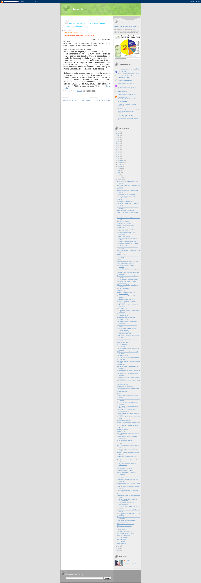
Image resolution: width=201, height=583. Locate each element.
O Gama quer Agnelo (122, 315)
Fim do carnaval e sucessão (124, 468)
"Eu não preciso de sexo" (123, 236)
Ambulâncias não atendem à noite (125, 210)
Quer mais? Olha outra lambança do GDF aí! (128, 241)
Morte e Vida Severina (122, 344)
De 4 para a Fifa (121, 254)
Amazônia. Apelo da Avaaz (124, 535)
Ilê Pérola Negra (121, 541)
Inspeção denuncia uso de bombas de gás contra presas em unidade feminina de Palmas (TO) (128, 104)
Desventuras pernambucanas (124, 527)
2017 (117, 149)
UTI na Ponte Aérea (122, 529)
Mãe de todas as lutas (122, 355)
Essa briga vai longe (122, 391)
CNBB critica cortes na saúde (124, 440)
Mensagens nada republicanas (125, 201)
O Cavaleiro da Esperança (124, 223)
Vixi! (118, 466)
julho (119, 170)
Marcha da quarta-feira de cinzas (125, 533)
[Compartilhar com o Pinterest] (95, 91)
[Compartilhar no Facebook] (93, 91)
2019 (117, 145)
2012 (117, 158)
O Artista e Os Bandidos (123, 319)
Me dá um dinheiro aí (122, 537)
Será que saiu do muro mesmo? (125, 386)
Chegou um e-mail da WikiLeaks (125, 225)
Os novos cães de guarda (124, 493)
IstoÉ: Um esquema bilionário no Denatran (128, 357)
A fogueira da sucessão (123, 288)
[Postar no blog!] (89, 91)
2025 (117, 133)
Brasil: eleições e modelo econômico (126, 26)
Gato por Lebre (121, 359)
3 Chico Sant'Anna (123, 71)
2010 (117, 548)
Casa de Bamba (121, 431)
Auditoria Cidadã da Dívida (125, 80)
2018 (117, 147)
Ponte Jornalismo (122, 101)
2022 (117, 139)
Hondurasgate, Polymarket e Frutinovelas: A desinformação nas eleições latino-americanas (128, 111)
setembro (120, 166)
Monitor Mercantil (122, 91)
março (119, 177)
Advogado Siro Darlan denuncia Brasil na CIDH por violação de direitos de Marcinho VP (128, 118)
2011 (117, 547)
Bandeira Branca (121, 543)
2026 (117, 132)
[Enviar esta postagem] (84, 91)
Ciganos (119, 259)
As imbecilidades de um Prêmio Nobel (126, 317)
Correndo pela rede (122, 308)
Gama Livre (80, 9)
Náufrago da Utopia (123, 97)
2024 (117, 135)
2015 (117, 153)
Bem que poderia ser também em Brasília (127, 261)
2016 (117, 151)
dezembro (120, 160)
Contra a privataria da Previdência (126, 299)
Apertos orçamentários (123, 221)
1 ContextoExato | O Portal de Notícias (128, 69)
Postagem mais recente (69, 100)
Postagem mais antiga (103, 100)
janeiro (119, 545)
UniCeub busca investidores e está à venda (128, 73)
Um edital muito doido (122, 429)
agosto (119, 168)
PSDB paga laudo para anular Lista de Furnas (78, 35)
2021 (117, 141)
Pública (120, 108)
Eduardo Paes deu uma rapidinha (125, 524)
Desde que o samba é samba (124, 470)
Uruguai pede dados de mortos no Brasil (127, 279)
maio (119, 174)
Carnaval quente (121, 539)
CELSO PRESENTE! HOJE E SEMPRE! (127, 98)
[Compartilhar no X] (91, 91)
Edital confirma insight (122, 384)
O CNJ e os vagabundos (123, 216)
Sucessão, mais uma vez (123, 342)
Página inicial (86, 100)
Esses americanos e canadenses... (126, 263)
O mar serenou (121, 346)
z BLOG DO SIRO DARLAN (125, 115)
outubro (120, 164)
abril (119, 176)
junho (119, 172)
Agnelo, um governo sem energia (125, 313)
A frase (119, 393)
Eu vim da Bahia (121, 364)
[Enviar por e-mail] (87, 91)
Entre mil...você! (121, 290)
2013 (117, 156)
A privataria (120, 188)
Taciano (128, 560)
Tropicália (119, 199)
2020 (117, 143)
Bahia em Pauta (122, 86)
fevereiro (120, 179)
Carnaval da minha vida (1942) (125, 531)
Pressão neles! (121, 227)
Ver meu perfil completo (130, 563)
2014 (117, 155)
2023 (117, 137)
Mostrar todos (138, 122)
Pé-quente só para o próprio (124, 526)
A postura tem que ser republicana (126, 194)
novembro (120, 162)
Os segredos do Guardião (124, 420)
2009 (117, 550)
